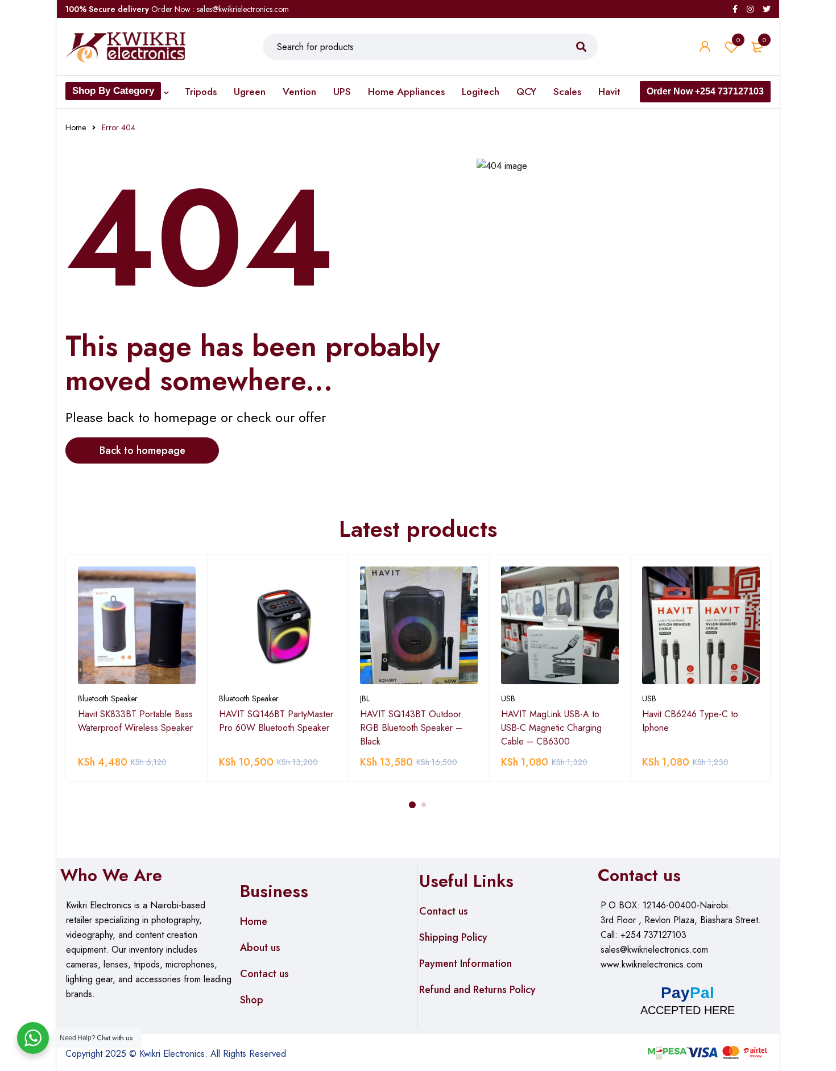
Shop (251, 1000)
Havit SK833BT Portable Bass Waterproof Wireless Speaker (135, 721)
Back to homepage (142, 450)
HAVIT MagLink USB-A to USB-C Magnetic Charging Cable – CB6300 (551, 728)
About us (260, 947)
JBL (365, 698)
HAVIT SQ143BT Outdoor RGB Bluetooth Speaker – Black (411, 728)
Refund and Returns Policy (477, 989)
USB (508, 698)
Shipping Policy (453, 937)
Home (75, 127)
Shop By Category (113, 90)
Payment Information (465, 963)
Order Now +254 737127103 (705, 91)
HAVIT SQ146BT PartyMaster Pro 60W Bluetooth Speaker (276, 721)
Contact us (264, 973)
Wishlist (738, 39)
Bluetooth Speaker (108, 698)
